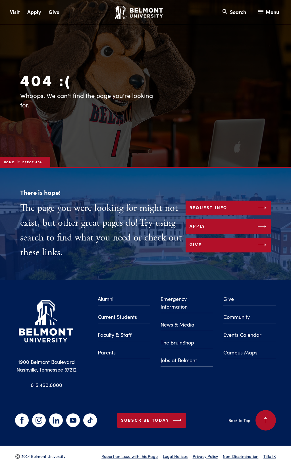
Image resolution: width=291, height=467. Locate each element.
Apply (34, 11)
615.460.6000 (46, 385)
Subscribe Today (152, 420)
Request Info (229, 208)
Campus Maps (240, 352)
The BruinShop (177, 342)
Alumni (105, 298)
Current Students (117, 316)
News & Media (177, 324)
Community (236, 316)
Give (54, 11)
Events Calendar (242, 334)
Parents (107, 352)
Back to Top (249, 419)
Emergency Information (174, 302)
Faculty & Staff (115, 334)
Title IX (269, 456)
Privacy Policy (205, 456)
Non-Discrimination (240, 456)
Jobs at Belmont (179, 360)
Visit (15, 11)
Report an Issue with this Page (129, 456)
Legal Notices (175, 456)
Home (9, 162)
